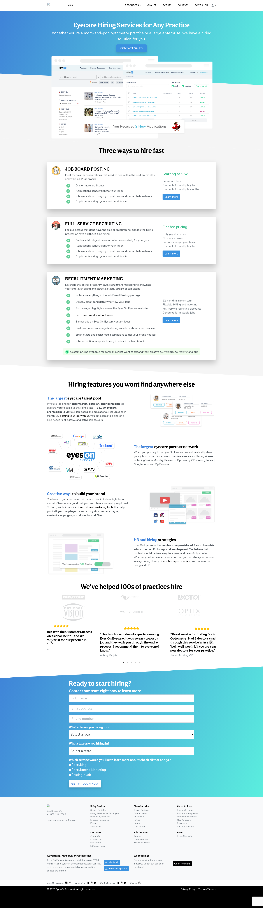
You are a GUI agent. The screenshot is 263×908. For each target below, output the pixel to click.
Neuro (137, 823)
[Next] (211, 641)
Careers (138, 836)
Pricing (93, 823)
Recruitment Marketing (88, 770)
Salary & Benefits (185, 826)
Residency (182, 823)
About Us (95, 836)
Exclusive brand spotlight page (94, 315)
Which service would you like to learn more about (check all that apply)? (120, 760)
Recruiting (79, 765)
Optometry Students (187, 816)
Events (167, 5)
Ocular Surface (141, 810)
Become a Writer (142, 842)
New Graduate (184, 819)
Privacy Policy (188, 889)
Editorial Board (141, 839)
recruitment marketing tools (96, 507)
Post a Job (201, 5)
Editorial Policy (97, 845)
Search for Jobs (98, 810)
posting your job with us (74, 416)
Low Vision (139, 826)
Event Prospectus (118, 868)
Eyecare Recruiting (99, 819)
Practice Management (188, 813)
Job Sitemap (96, 826)
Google (71, 820)
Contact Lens (140, 813)
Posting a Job (81, 775)
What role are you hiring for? (89, 727)
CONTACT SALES (131, 48)
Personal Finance (185, 810)
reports (177, 561)
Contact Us (95, 839)
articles (167, 561)
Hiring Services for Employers (104, 813)
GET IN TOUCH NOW (85, 783)
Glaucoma (139, 816)
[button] (214, 5)
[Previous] (52, 641)
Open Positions (182, 863)
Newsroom (95, 842)
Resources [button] (132, 5)
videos (187, 561)
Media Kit (114, 862)
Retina (137, 819)
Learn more (171, 196)
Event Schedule (184, 836)
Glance (151, 5)
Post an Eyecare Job (100, 816)
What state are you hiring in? (89, 743)
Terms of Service (207, 889)
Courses (183, 5)
